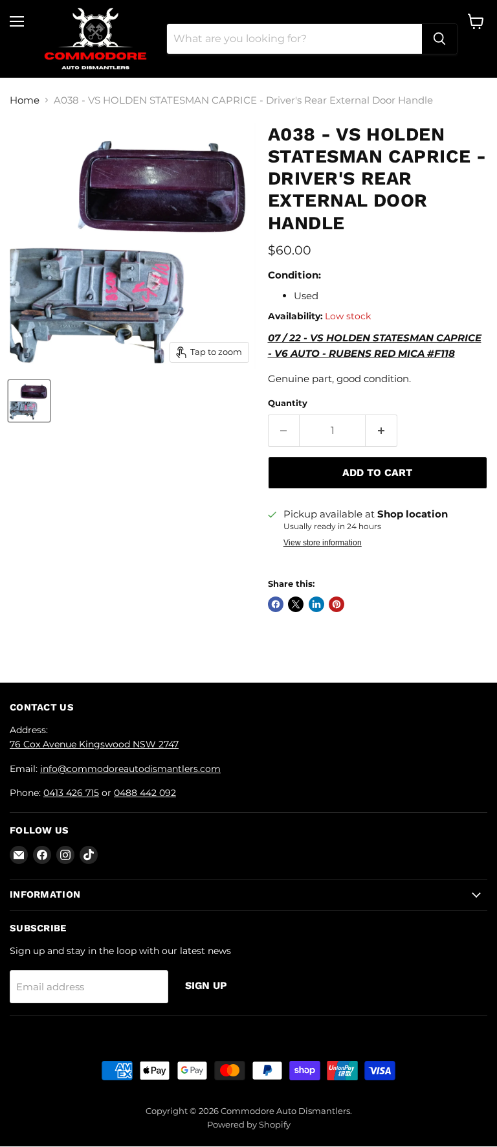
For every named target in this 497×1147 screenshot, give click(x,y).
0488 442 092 (145, 793)
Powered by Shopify (249, 1124)
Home (24, 100)
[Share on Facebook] (275, 604)
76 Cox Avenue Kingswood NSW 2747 (94, 744)
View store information (322, 542)
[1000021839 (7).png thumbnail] (29, 401)
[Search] (439, 39)
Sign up (206, 985)
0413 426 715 (71, 793)
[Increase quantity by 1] (381, 431)
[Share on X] (296, 604)
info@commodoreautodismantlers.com (130, 769)
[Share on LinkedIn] (316, 604)
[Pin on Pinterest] (336, 604)
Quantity (287, 403)
